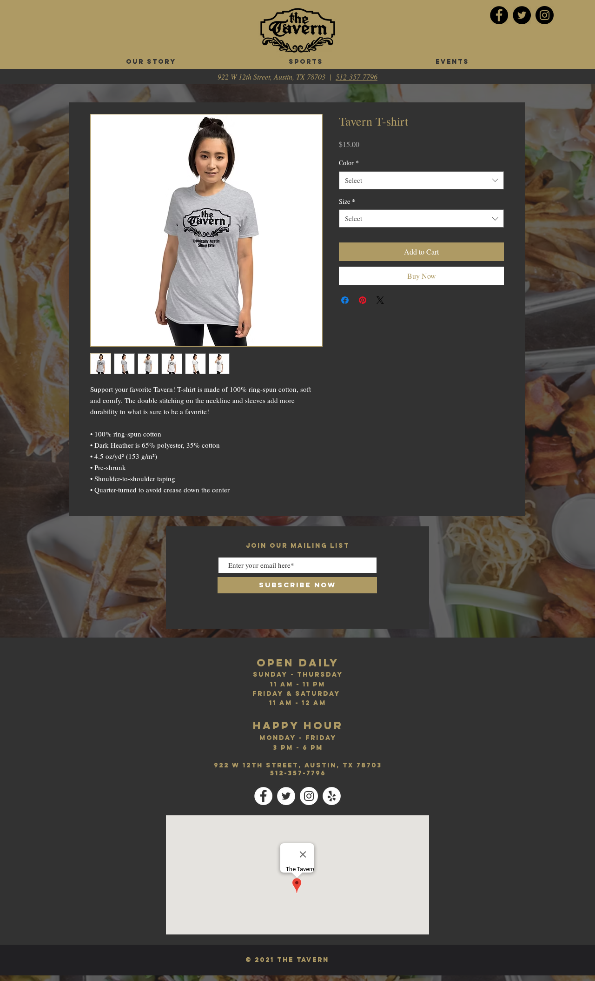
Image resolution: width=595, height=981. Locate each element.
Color (349, 162)
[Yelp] (332, 796)
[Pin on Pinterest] (362, 300)
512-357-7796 (356, 76)
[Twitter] (522, 15)
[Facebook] (499, 15)
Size (347, 201)
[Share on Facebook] (344, 300)
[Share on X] (380, 300)
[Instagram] (545, 15)
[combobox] (421, 180)
